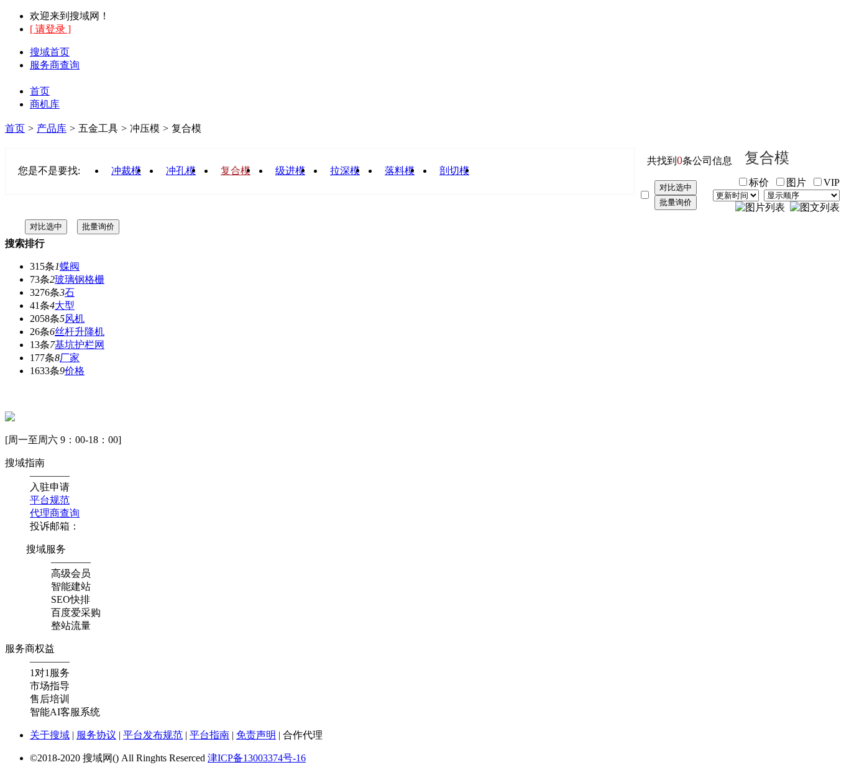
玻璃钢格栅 (79, 279)
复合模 (235, 170)
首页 (40, 91)
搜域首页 (50, 52)
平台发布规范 (153, 735)
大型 (65, 305)
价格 (75, 370)
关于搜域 (50, 735)
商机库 (45, 104)
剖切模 (454, 170)
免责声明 (256, 735)
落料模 (400, 170)
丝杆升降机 (79, 331)
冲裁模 (126, 170)
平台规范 (50, 500)
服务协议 (96, 735)
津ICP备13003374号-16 (257, 758)
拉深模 (345, 170)
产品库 (52, 128)
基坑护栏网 (79, 344)
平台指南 (209, 735)
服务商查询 (55, 65)
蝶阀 (70, 266)
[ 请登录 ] (50, 29)
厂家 (70, 357)
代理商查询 (55, 513)
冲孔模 (181, 170)
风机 (75, 318)
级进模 (290, 170)
